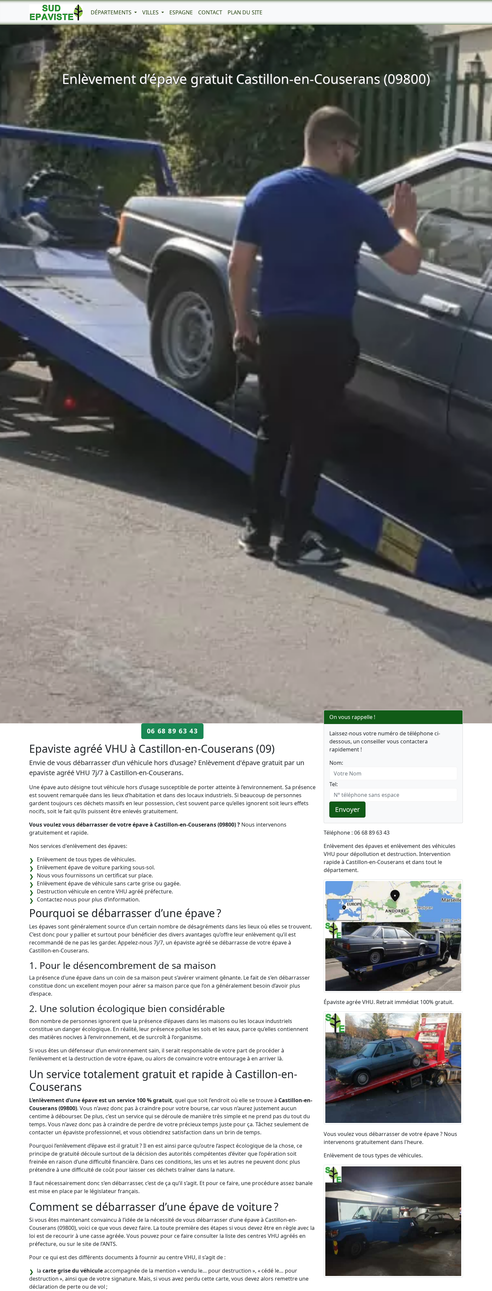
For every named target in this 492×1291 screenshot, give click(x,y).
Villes (151, 12)
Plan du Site (245, 12)
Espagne (181, 12)
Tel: (333, 784)
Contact (210, 12)
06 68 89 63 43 (172, 730)
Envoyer (347, 809)
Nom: (336, 762)
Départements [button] (112, 12)
